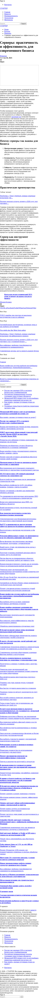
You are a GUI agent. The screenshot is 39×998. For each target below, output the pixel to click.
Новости (7, 14)
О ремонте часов (6, 891)
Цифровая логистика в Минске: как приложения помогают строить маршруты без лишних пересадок (19, 717)
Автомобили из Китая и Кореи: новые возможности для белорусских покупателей (19, 584)
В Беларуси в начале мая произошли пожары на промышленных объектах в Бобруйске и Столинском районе (19, 788)
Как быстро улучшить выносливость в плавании (18, 688)
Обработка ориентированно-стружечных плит (17, 626)
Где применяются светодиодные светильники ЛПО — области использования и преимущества (19, 497)
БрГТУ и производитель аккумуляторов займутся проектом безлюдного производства (17, 525)
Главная (7, 12)
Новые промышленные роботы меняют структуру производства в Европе (15, 864)
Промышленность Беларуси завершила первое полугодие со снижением (18, 463)
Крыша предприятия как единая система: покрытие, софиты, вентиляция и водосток (19, 428)
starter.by (33, 910)
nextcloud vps (16, 117)
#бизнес (3, 302)
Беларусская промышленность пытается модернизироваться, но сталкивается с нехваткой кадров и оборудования (19, 711)
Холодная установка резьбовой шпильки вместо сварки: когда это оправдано (18, 554)
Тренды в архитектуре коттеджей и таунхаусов (17, 761)
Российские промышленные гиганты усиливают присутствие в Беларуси (18, 395)
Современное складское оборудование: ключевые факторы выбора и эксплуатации (18, 653)
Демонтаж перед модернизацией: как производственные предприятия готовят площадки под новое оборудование (19, 671)
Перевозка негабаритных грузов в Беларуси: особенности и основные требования (16, 446)
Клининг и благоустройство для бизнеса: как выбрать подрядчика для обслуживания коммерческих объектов (17, 780)
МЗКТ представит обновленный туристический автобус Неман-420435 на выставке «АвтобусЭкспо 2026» (18, 434)
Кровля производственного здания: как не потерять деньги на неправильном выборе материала (19, 565)
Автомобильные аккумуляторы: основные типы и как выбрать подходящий (18, 325)
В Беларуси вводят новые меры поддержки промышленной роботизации (17, 631)
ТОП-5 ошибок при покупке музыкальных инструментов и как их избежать (16, 316)
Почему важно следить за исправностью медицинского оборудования (15, 809)
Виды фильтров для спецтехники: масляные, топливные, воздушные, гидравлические (16, 542)
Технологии (8, 18)
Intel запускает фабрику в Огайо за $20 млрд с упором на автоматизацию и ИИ (18, 834)
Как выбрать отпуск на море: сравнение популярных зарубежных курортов (15, 603)
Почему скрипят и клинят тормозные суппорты (17, 794)
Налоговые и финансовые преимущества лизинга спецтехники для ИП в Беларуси (18, 636)
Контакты (8, 5)
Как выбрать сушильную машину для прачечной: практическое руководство (18, 740)
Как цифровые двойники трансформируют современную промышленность (16, 870)
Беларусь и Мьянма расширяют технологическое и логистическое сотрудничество (19, 875)
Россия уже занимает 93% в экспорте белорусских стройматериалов (18, 391)
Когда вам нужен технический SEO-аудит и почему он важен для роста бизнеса (18, 296)
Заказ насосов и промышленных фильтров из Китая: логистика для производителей (19, 734)
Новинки (3, 56)
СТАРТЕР (4, 8)
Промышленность (11, 16)
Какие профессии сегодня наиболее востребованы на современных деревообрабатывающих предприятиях (19, 596)
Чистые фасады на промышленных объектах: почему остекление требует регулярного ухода (17, 559)
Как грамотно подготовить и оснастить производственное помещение (15, 514)
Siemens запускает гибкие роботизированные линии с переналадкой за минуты (17, 804)
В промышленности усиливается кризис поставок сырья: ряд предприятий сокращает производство (18, 767)
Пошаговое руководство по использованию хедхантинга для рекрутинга (16, 751)
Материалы (8, 20)
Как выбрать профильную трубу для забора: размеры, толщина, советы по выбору (16, 486)
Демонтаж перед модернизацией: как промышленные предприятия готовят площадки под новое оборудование (19, 571)
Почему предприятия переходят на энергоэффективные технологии (13, 757)
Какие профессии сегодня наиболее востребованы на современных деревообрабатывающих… (18, 366)
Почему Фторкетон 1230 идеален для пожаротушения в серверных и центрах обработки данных (18, 852)
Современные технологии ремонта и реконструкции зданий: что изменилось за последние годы (19, 648)
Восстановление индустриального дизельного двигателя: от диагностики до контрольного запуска (19, 469)
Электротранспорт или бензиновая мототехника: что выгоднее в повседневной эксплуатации (18, 520)
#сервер (9, 302)
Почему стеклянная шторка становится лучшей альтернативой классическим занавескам (17, 589)
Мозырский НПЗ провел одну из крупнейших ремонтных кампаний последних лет (21, 399)
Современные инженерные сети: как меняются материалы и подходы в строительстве (17, 828)
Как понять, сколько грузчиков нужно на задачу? (18, 417)
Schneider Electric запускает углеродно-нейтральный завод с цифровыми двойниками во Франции (19, 822)
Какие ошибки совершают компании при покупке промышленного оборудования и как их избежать (19, 609)
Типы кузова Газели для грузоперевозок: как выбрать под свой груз (16, 704)
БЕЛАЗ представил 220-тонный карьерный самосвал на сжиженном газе (17, 475)
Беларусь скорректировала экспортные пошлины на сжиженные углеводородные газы (18, 659)
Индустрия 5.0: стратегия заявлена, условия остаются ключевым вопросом (17, 858)
